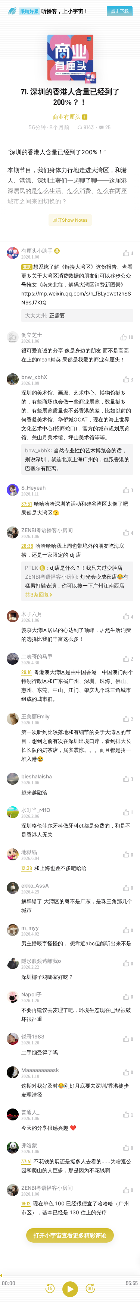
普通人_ (30, 1112)
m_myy (30, 927)
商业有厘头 (67, 116)
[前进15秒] (90, 1289)
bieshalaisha (36, 776)
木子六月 (31, 614)
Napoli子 (31, 994)
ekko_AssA (35, 885)
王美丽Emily (35, 716)
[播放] (70, 1289)
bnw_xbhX (34, 377)
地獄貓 (29, 852)
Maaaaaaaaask (40, 1070)
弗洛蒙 (29, 1145)
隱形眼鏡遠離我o (41, 961)
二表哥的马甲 (37, 656)
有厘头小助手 (37, 250)
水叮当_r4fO (35, 810)
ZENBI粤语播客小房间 (47, 530)
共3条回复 (37, 594)
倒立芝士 (31, 335)
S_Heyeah (33, 487)
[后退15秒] (50, 1289)
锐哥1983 (32, 1036)
